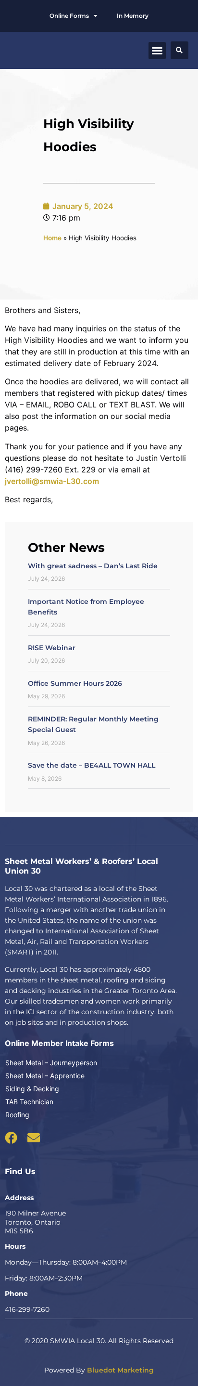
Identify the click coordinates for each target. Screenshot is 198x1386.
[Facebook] (11, 1137)
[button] (157, 50)
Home (52, 238)
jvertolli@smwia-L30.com (52, 481)
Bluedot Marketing (120, 1370)
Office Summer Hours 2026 (75, 683)
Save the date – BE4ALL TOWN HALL (91, 765)
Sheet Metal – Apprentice (45, 1076)
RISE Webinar (51, 647)
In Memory (132, 15)
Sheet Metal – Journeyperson (51, 1063)
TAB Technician (29, 1102)
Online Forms (69, 15)
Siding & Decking (32, 1089)
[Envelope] (33, 1137)
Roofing (17, 1115)
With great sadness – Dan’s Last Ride (93, 566)
